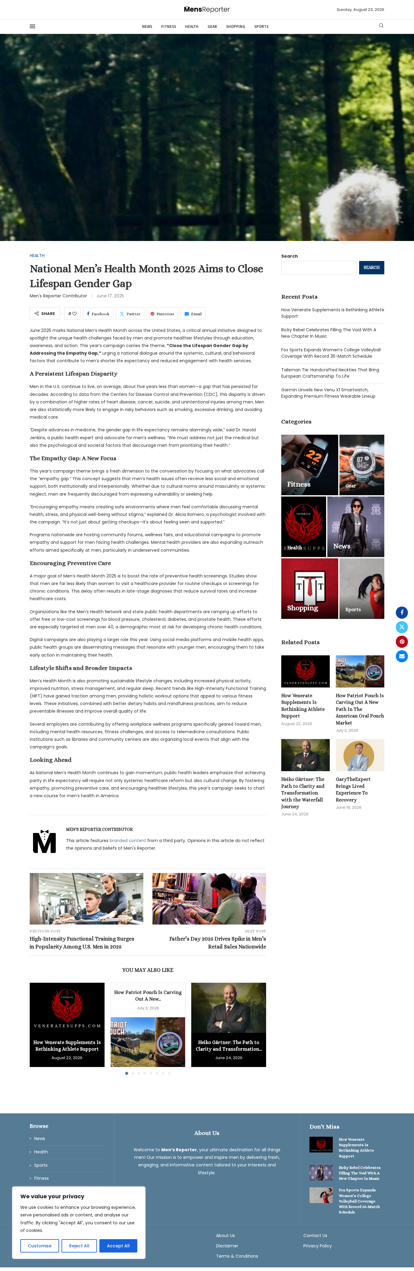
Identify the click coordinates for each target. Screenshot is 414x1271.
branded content (128, 841)
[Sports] (361, 588)
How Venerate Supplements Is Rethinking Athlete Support (303, 706)
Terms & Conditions (237, 1256)
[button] (38, 1028)
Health (192, 26)
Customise (40, 1246)
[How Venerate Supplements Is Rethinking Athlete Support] (67, 1007)
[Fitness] (309, 465)
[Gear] (361, 465)
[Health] (303, 527)
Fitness (168, 26)
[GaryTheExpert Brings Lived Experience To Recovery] (360, 755)
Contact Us (315, 1235)
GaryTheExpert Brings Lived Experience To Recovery (353, 789)
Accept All (118, 1246)
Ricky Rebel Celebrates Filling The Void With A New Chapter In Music (360, 1173)
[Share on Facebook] (402, 613)
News (147, 26)
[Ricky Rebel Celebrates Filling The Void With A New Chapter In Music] (321, 1173)
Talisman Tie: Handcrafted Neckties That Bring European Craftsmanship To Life (330, 373)
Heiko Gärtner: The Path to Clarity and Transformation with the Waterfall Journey (303, 792)
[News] (355, 527)
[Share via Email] (402, 656)
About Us (225, 1235)
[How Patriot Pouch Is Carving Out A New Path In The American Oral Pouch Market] (148, 1042)
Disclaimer (227, 1246)
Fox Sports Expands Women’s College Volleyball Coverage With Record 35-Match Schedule (331, 353)
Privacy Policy (317, 1246)
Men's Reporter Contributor (58, 296)
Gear (212, 26)
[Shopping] (309, 588)
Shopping (235, 26)
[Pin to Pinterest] (402, 642)
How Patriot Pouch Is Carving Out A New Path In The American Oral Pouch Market (360, 709)
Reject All (79, 1246)
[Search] (381, 26)
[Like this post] (74, 313)
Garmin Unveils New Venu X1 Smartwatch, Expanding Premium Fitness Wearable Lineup (328, 393)
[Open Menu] (32, 26)
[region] (78, 1222)
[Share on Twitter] (402, 627)
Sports (261, 26)
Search (289, 256)
